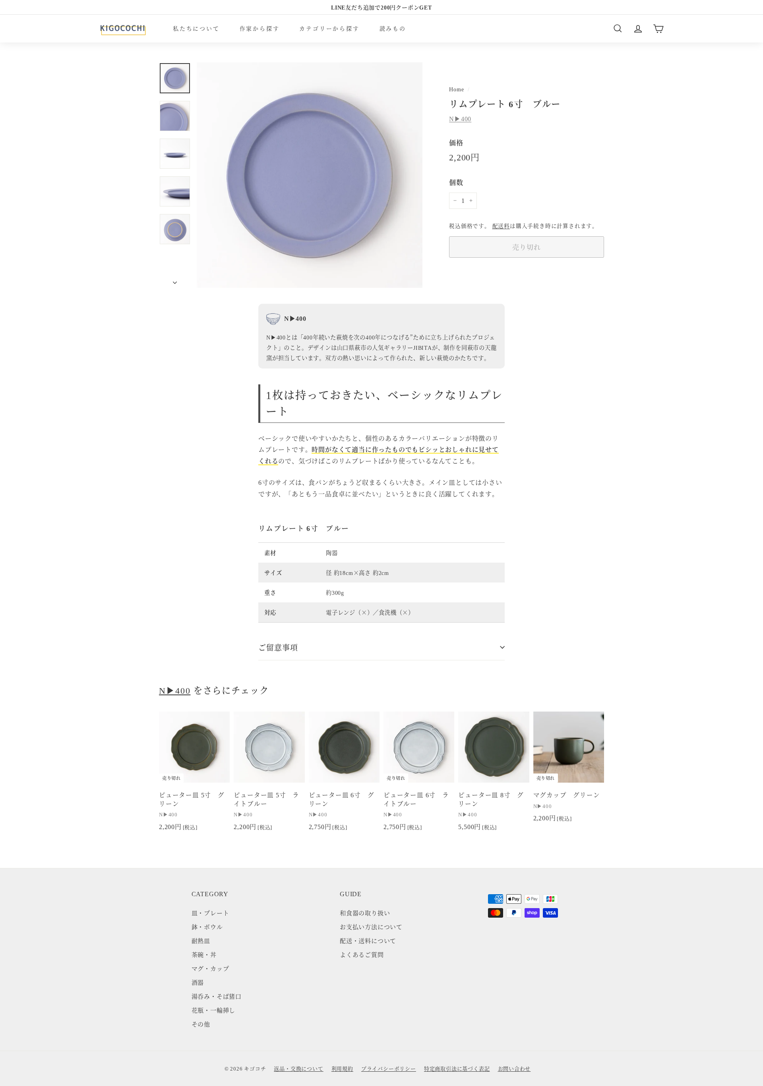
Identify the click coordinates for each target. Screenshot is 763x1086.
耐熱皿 (201, 940)
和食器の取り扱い (365, 913)
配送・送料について (368, 940)
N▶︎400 (460, 118)
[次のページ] (175, 280)
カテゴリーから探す (329, 28)
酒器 (198, 982)
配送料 (501, 226)
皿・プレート (210, 913)
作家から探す (260, 28)
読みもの (393, 28)
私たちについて (196, 28)
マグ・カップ (210, 968)
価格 (456, 142)
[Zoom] (309, 175)
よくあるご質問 (362, 954)
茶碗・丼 (204, 954)
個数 (456, 182)
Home (456, 89)
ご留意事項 (278, 647)
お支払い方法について (371, 926)
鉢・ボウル (207, 926)
